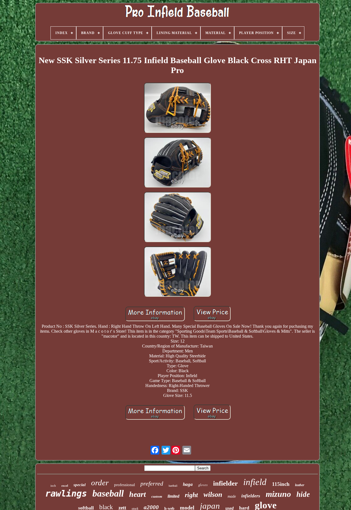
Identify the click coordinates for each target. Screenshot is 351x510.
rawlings (66, 493)
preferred (151, 483)
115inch (281, 484)
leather (299, 485)
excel (64, 485)
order (100, 482)
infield (255, 482)
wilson (212, 494)
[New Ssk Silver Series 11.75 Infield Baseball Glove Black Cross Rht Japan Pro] (177, 108)
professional (124, 485)
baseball (108, 493)
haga (188, 484)
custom (156, 496)
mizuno (278, 493)
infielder (225, 483)
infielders (250, 495)
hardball (173, 485)
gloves (203, 484)
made (232, 496)
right (191, 494)
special (79, 485)
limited (173, 496)
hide (303, 494)
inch (53, 485)
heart (137, 494)
